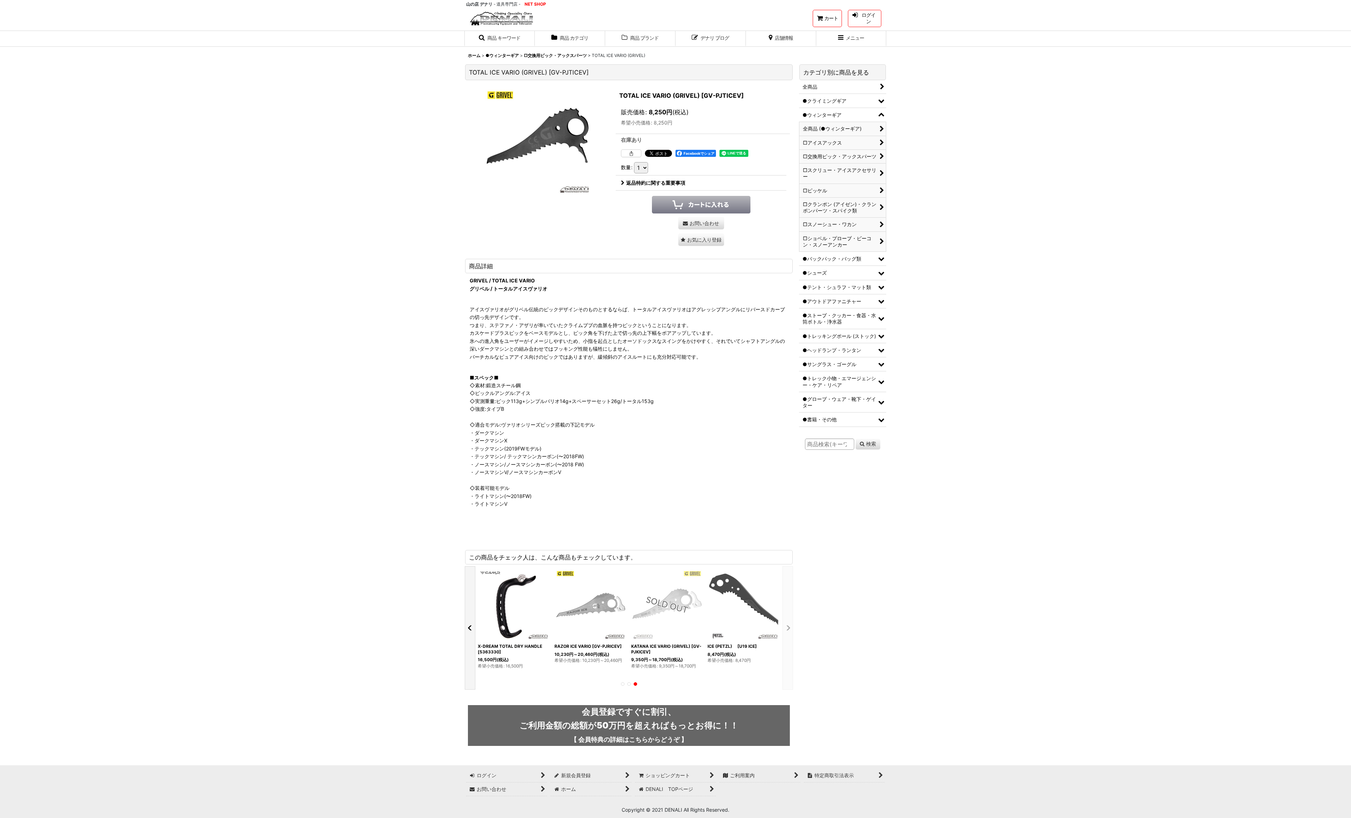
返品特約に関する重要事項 (655, 183)
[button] (499, 38)
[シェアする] (631, 153)
